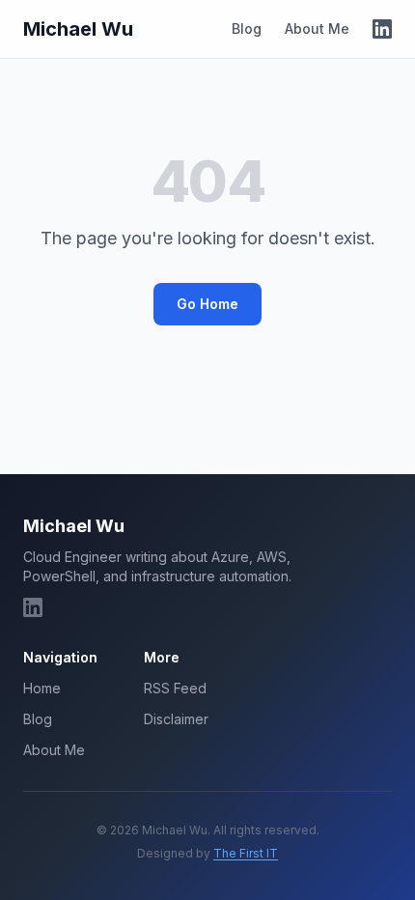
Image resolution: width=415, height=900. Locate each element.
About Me (317, 28)
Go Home (207, 303)
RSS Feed (175, 688)
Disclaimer (176, 719)
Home (42, 688)
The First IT (245, 853)
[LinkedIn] (382, 29)
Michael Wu (78, 29)
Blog (247, 28)
